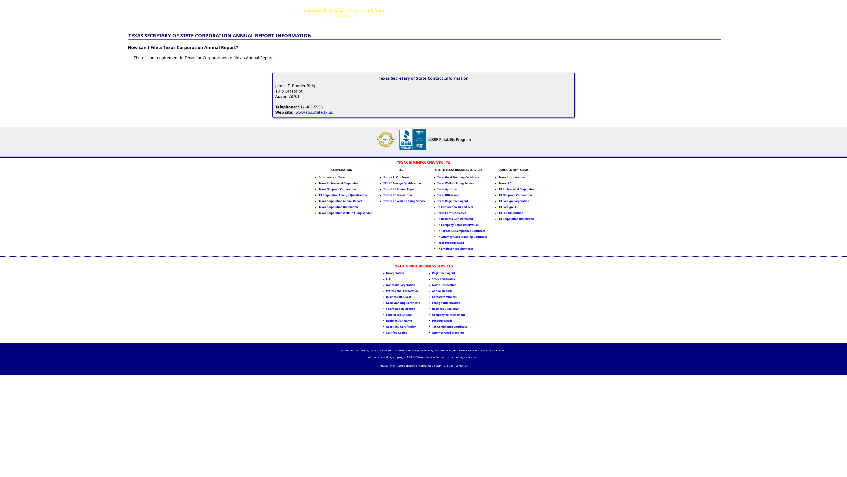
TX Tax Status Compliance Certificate (461, 231)
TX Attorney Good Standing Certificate (462, 237)
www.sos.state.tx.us (314, 112)
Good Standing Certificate (403, 303)
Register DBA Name (399, 321)
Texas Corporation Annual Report (340, 201)
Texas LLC (505, 183)
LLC (388, 279)
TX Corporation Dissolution (516, 219)
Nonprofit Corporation (400, 285)
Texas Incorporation (512, 177)
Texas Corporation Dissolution (338, 207)
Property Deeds (442, 321)
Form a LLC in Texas (396, 177)
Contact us (461, 365)
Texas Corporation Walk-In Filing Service (345, 213)
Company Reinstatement (448, 315)
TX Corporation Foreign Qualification (343, 195)
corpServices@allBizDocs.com (408, 15)
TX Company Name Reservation (458, 225)
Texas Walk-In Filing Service (455, 183)
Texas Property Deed (450, 243)
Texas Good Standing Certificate (458, 177)
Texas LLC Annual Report (399, 189)
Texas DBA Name (448, 195)
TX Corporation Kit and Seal (455, 207)
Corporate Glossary (430, 365)
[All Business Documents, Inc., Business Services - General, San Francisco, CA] (412, 149)
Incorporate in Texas (332, 177)
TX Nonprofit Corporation (515, 195)
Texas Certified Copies (451, 213)
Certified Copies (396, 333)
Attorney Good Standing (448, 333)
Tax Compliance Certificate (449, 327)
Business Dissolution (445, 309)
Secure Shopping (407, 365)
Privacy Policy (387, 365)
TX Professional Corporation (517, 189)
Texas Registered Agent (452, 201)
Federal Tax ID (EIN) (399, 315)
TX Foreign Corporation (514, 201)
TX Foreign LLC (508, 207)
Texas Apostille (447, 189)
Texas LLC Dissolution (397, 195)
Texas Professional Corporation (339, 183)
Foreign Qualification (446, 303)
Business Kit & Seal (398, 297)
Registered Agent (443, 273)
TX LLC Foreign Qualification (402, 183)
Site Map (448, 365)
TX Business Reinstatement (455, 219)
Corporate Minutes (444, 297)
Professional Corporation (402, 291)
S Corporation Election (400, 309)
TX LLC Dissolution (511, 213)
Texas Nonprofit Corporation (337, 189)
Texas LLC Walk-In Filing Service (404, 201)
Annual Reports (442, 291)
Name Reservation (444, 285)
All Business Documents (187, 11)
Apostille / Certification (401, 327)
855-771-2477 (409, 8)
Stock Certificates (443, 279)
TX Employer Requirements (455, 249)
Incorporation (395, 273)
